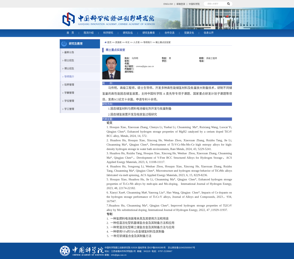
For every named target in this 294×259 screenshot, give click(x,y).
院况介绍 (89, 32)
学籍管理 (69, 92)
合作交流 (169, 32)
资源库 (118, 42)
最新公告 (69, 52)
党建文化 (189, 32)
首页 (109, 42)
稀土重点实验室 (163, 42)
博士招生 (69, 68)
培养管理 (69, 84)
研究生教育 (149, 32)
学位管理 (69, 101)
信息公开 (209, 32)
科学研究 (108, 32)
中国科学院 (194, 4)
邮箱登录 (181, 4)
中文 (127, 42)
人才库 (136, 42)
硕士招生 (69, 60)
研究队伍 (128, 32)
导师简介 (69, 76)
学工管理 (69, 109)
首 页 (70, 32)
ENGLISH (168, 4)
